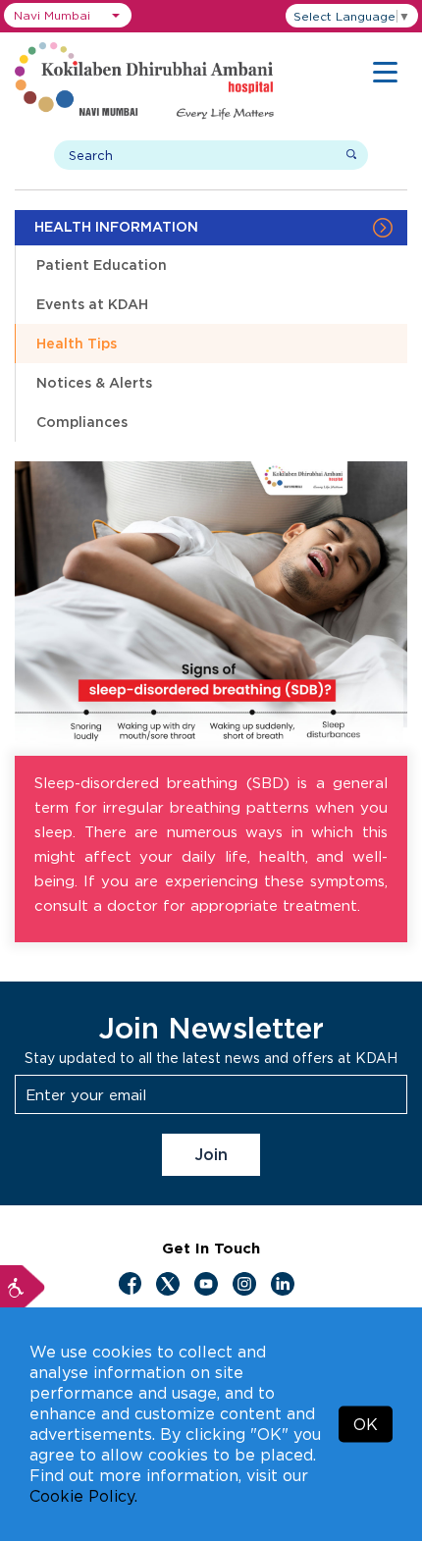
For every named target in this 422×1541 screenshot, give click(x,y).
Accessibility (22, 1287)
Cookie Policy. (83, 1496)
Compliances (82, 421)
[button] (68, 15)
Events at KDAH (92, 303)
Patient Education (101, 264)
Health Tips (76, 343)
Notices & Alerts (94, 382)
